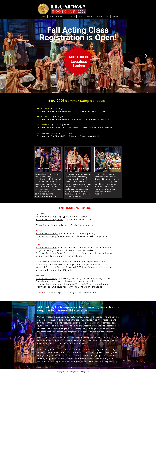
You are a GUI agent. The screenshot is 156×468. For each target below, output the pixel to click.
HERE (78, 196)
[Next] (146, 56)
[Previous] (10, 56)
